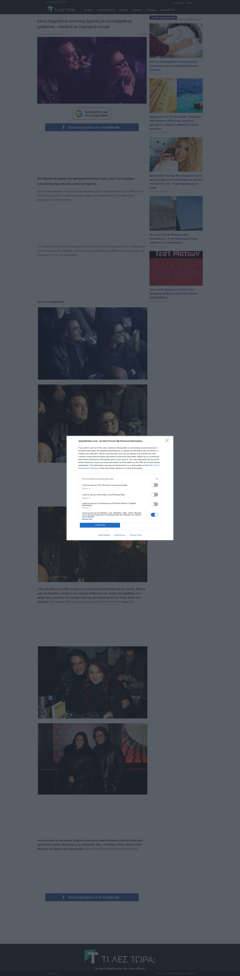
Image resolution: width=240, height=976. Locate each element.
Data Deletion (104, 535)
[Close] (168, 441)
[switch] (154, 485)
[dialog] (120, 488)
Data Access (120, 535)
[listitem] (120, 478)
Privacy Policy (136, 535)
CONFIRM (100, 525)
